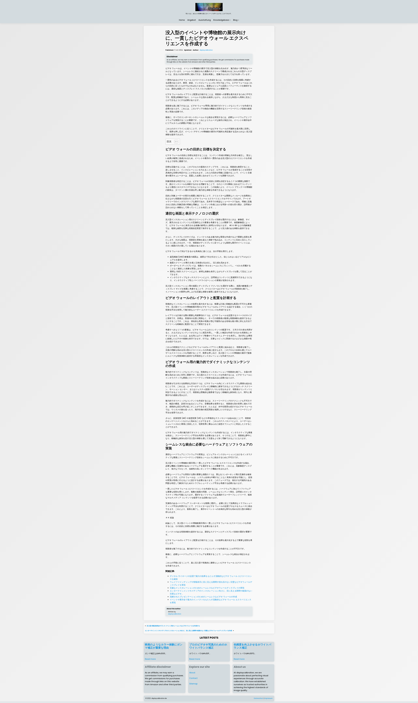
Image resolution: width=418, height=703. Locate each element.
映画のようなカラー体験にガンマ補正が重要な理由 (163, 646)
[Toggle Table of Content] (175, 141)
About (192, 672)
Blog (235, 20)
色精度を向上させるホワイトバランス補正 (252, 646)
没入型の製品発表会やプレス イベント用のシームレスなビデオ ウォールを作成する (173, 626)
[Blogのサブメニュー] (238, 20)
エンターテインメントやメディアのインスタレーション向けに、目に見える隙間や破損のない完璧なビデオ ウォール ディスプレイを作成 (188, 631)
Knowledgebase (221, 20)
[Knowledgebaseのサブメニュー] (230, 20)
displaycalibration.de (159, 698)
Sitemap (193, 683)
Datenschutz (258, 698)
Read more (150, 659)
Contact (193, 678)
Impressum (269, 698)
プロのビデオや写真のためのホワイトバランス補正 (208, 646)
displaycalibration (206, 50)
